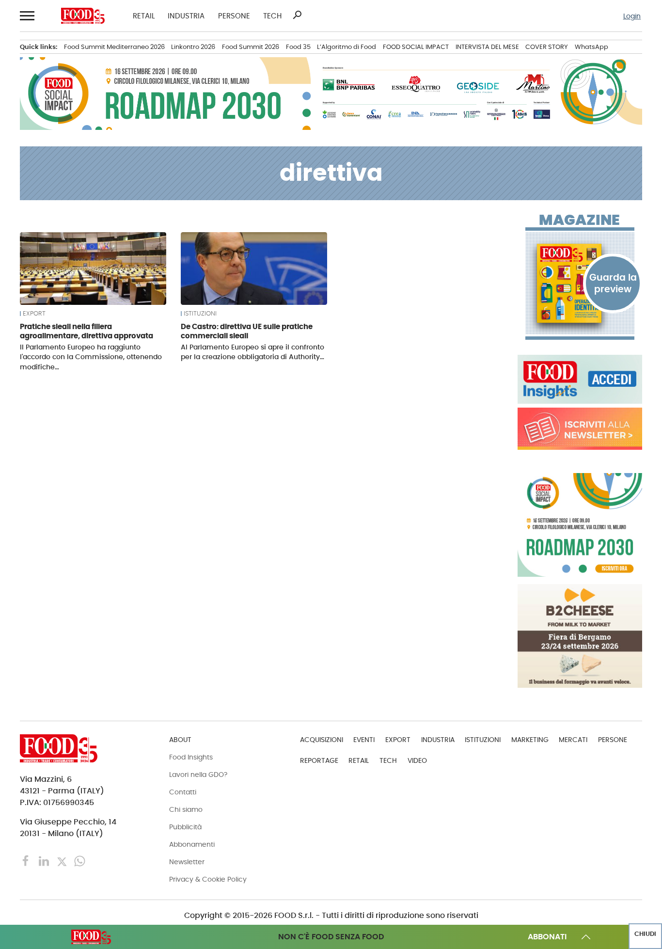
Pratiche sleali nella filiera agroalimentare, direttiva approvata (86, 331)
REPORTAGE (319, 760)
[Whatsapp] (80, 860)
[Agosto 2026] (580, 283)
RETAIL (144, 15)
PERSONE (234, 15)
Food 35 (298, 47)
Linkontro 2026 (193, 47)
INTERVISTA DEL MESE (487, 47)
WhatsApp (591, 47)
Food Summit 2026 (250, 47)
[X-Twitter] (63, 860)
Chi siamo (186, 809)
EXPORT (34, 313)
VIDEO (417, 760)
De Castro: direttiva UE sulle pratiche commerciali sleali (247, 331)
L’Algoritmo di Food (346, 47)
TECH (272, 15)
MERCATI (573, 739)
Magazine (579, 220)
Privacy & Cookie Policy (208, 879)
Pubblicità (185, 827)
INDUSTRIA (186, 15)
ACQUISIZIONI (321, 739)
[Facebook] (27, 860)
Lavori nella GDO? (198, 774)
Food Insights (191, 757)
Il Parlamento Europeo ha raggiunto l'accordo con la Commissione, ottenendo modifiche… (91, 356)
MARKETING (530, 739)
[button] (26, 15)
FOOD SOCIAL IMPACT (416, 47)
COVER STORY (546, 47)
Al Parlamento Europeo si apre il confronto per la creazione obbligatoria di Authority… (252, 352)
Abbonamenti (192, 844)
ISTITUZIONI (200, 313)
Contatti (182, 792)
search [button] (297, 15)
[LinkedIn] (45, 860)
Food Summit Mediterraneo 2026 (114, 47)
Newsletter (187, 862)
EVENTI (364, 739)
